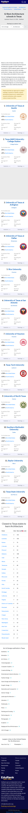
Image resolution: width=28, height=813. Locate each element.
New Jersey (5, 618)
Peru (16, 773)
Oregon (4, 615)
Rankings (20, 133)
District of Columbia (7, 603)
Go (25, 26)
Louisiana (4, 538)
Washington (5, 622)
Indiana (4, 573)
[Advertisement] (14, 47)
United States (17, 9)
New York (4, 626)
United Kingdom (19, 768)
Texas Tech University (14, 365)
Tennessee (4, 565)
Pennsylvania (5, 611)
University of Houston (14, 334)
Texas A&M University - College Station (14, 140)
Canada (17, 760)
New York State (5, 763)
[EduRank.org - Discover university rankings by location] (5, 1)
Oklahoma (4, 534)
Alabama (4, 554)
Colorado (4, 546)
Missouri (4, 550)
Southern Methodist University (14, 428)
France (17, 770)
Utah (3, 557)
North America (8, 9)
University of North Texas (14, 396)
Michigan (4, 592)
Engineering (5, 7)
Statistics (6, 133)
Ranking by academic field (14, 23)
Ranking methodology (8, 806)
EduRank (21, 19)
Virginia (4, 599)
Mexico (17, 763)
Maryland (4, 607)
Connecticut (5, 630)
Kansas (3, 542)
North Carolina (6, 588)
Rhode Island (5, 638)
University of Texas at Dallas (14, 237)
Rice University (14, 269)
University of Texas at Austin (14, 107)
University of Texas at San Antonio (14, 301)
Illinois (3, 561)
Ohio (3, 584)
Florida (3, 580)
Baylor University (14, 460)
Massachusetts (6, 634)
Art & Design (13, 7)
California (4, 596)
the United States (9, 116)
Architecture (22, 7)
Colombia (17, 765)
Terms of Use (9, 812)
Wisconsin (4, 576)
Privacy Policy (18, 812)
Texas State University (14, 492)
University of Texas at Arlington (14, 203)
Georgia (4, 569)
